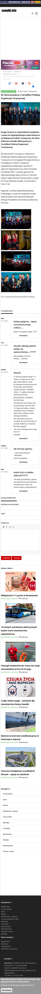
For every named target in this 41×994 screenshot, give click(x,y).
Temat (3, 514)
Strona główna (8, 71)
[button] (3, 527)
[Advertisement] (20, 38)
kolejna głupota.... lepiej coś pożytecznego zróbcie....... (25, 324)
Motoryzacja (7, 834)
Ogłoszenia (5, 941)
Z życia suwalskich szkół (10, 919)
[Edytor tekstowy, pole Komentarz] (20, 542)
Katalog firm (5, 946)
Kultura (5, 805)
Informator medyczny (9, 949)
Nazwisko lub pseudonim (9, 504)
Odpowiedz (23, 336)
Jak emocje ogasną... (23, 448)
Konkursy (4, 944)
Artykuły (6, 840)
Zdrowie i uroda (8, 851)
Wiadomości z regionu (10, 74)
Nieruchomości (8, 845)
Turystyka (6, 828)
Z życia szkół (7, 817)
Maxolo (17, 372)
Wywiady (6, 822)
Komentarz (5, 523)
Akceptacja (6, 990)
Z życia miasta (7, 794)
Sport (5, 799)
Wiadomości (18, 71)
